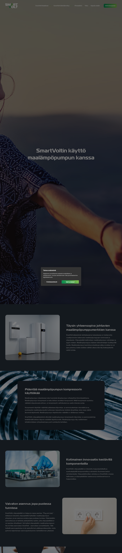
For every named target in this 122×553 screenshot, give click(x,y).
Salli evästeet (70, 282)
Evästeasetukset (52, 282)
